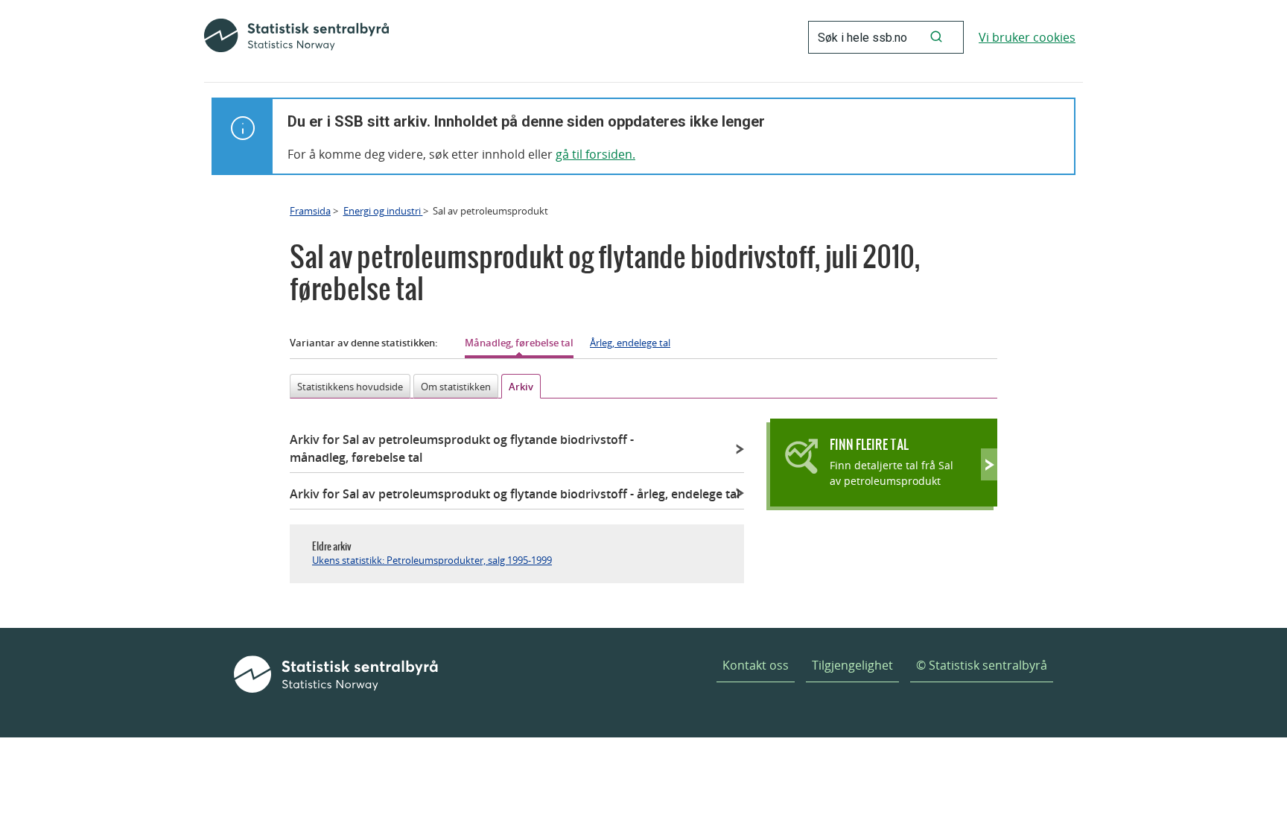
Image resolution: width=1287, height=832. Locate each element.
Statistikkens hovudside (350, 386)
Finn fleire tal (869, 444)
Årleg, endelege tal (630, 342)
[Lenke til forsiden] (296, 37)
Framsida (310, 210)
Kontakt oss (755, 665)
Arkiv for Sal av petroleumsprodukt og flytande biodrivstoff (462, 448)
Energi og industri (383, 210)
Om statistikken (456, 386)
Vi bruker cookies (1027, 37)
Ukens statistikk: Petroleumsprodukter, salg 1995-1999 (432, 560)
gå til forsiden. (595, 154)
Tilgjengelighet (852, 665)
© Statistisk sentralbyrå (981, 665)
